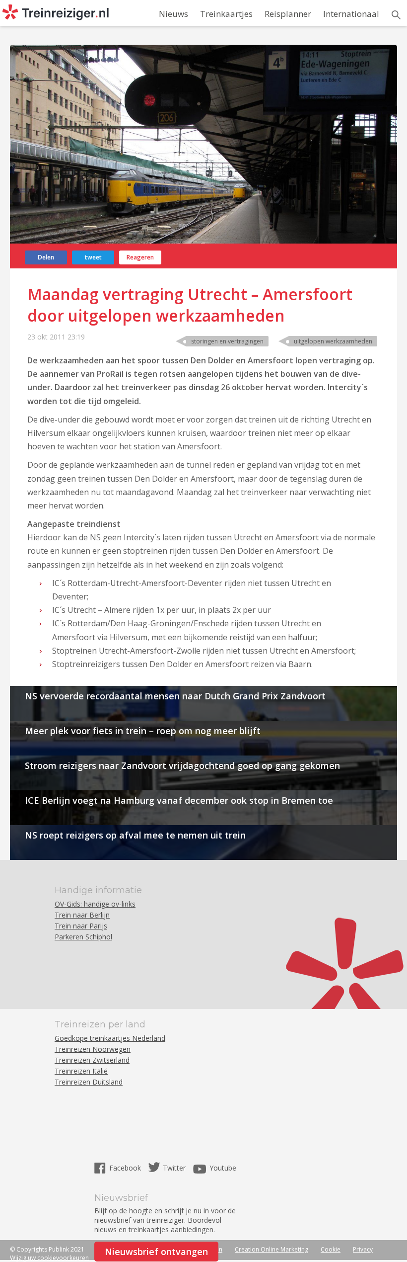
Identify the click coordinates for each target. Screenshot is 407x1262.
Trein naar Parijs (81, 925)
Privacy (363, 1249)
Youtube (222, 1168)
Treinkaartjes (226, 13)
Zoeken (396, 15)
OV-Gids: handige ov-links (95, 904)
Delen (46, 257)
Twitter (174, 1168)
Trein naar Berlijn (82, 915)
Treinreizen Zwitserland (92, 1060)
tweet (93, 257)
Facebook (126, 1168)
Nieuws (173, 13)
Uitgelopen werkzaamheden (333, 341)
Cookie (330, 1249)
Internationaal (351, 13)
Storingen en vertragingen (227, 341)
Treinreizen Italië (81, 1071)
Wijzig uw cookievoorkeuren (49, 1258)
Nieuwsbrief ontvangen (156, 1252)
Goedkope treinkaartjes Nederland (110, 1038)
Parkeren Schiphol (83, 936)
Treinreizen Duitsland (89, 1082)
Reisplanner (288, 13)
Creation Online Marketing (271, 1249)
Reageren (140, 257)
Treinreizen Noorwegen (93, 1049)
